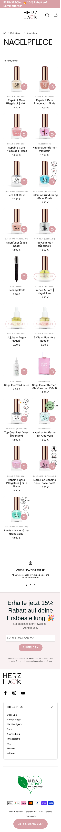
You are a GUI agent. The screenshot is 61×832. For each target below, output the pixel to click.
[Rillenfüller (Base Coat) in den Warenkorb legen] (24, 229)
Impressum (30, 816)
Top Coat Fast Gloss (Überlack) (16, 434)
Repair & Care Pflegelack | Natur (16, 102)
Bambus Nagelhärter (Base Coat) (16, 532)
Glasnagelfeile (16, 290)
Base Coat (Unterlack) (16, 191)
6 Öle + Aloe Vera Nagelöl (44, 339)
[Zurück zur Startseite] (4, 33)
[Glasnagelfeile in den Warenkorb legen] (24, 276)
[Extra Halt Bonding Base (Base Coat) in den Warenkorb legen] (52, 466)
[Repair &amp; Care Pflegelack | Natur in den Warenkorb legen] (24, 86)
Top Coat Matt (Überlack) (44, 244)
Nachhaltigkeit (14, 724)
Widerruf (11, 753)
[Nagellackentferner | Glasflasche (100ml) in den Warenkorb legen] (52, 371)
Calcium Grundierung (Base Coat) (45, 196)
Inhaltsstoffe (13, 738)
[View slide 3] (35, 585)
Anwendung (13, 734)
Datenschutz (30, 811)
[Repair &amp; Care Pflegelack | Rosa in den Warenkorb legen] (24, 134)
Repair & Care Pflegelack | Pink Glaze (16, 483)
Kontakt (11, 748)
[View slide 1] (26, 585)
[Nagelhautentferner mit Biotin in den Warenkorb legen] (52, 134)
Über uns (12, 714)
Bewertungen (14, 719)
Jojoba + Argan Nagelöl (16, 339)
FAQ (9, 743)
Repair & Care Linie (16, 96)
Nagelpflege (44, 144)
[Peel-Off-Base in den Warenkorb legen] (24, 181)
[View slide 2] (30, 585)
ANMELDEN (30, 647)
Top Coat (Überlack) (44, 239)
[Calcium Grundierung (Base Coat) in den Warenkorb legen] (52, 181)
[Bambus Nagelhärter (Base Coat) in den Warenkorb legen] (24, 517)
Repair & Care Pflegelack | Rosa (16, 149)
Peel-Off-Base (16, 195)
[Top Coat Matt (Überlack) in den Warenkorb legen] (52, 229)
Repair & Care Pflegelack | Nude (44, 102)
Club (9, 729)
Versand (48, 811)
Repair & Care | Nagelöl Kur (44, 291)
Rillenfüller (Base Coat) (16, 244)
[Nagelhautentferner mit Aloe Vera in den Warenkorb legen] (52, 419)
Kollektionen (16, 33)
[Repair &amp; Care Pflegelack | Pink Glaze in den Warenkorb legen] (24, 466)
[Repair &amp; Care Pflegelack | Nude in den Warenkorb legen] (52, 86)
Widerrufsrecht (16, 811)
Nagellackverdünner (16, 385)
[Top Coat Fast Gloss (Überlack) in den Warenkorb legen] (24, 419)
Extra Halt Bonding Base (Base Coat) (44, 481)
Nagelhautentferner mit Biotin (45, 149)
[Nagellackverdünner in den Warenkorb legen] (24, 371)
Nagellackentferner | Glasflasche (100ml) (44, 386)
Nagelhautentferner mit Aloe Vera (45, 434)
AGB (40, 811)
